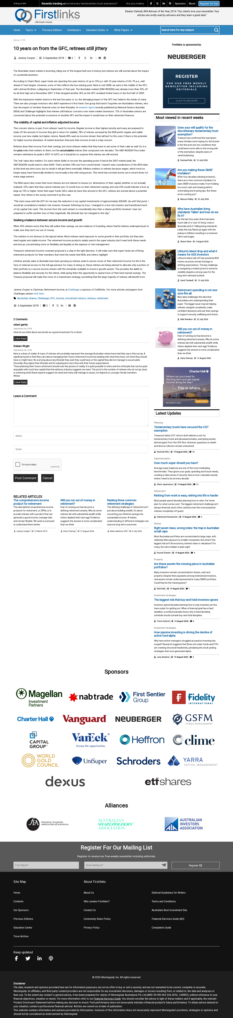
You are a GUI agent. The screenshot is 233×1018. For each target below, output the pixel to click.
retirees (91, 298)
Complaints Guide (161, 927)
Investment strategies (165, 595)
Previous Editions (52, 30)
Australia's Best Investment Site (169, 910)
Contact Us (90, 910)
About (192, 3)
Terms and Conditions (164, 901)
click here (38, 293)
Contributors (74, 30)
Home (16, 30)
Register (194, 865)
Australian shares (26, 298)
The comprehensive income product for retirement (31, 502)
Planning (158, 422)
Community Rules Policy (97, 918)
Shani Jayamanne (165, 484)
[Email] (99, 58)
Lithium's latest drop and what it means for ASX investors (197, 253)
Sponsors (180, 3)
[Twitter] (85, 58)
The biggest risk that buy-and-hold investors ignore (186, 599)
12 (197, 484)
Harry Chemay (69, 531)
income (60, 298)
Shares (157, 523)
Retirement (159, 491)
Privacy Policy (92, 927)
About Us (89, 892)
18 (193, 452)
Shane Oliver (185, 241)
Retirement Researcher (167, 517)
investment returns (75, 298)
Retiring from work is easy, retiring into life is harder (186, 495)
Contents (18, 901)
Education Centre (22, 927)
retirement (102, 298)
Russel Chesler (163, 553)
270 (23, 40)
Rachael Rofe (186, 160)
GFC (52, 298)
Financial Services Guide (107, 998)
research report (86, 107)
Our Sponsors (21, 910)
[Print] (104, 58)
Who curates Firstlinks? (97, 901)
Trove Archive (21, 936)
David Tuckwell (186, 280)
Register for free (209, 3)
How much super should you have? (176, 463)
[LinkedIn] (91, 58)
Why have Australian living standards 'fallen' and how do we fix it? (198, 212)
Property (158, 559)
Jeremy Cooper (26, 58)
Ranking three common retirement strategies (121, 502)
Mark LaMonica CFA (118, 531)
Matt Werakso (186, 319)
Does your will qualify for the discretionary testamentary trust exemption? (198, 131)
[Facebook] (79, 58)
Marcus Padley (186, 199)
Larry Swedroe (163, 657)
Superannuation (162, 458)
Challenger (73, 289)
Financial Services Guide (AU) (168, 918)
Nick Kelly (161, 589)
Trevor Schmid (163, 621)
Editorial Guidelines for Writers (169, 892)
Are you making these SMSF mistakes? (130, 3)
